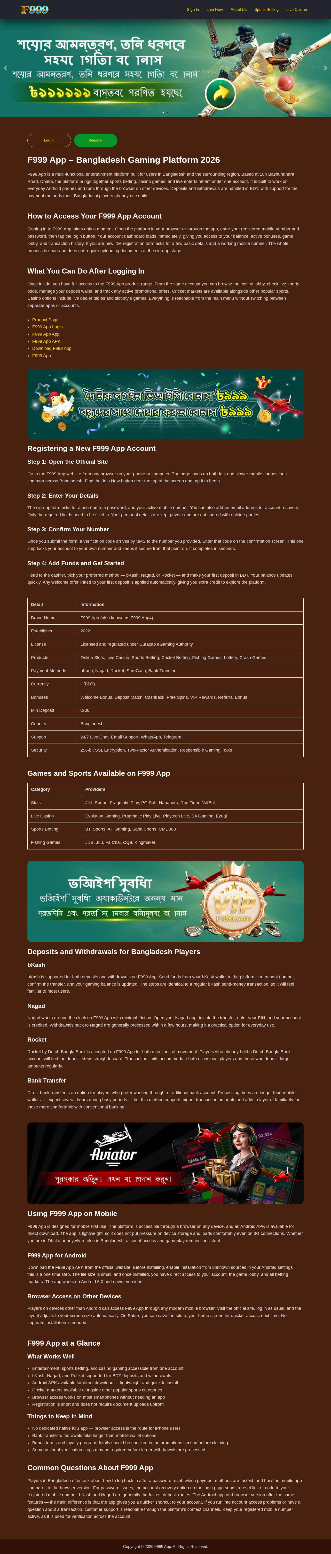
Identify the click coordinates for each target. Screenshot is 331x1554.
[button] (5, 68)
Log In (49, 140)
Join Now (215, 10)
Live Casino (296, 10)
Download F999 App (51, 348)
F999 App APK (46, 341)
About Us (239, 10)
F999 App (41, 355)
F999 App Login (47, 326)
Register (95, 140)
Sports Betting (266, 10)
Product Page (45, 319)
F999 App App (46, 334)
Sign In (193, 10)
